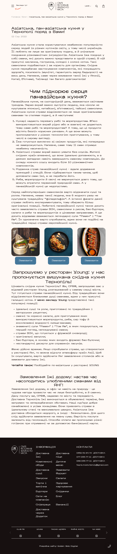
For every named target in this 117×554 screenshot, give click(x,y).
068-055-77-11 (84, 461)
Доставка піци (62, 455)
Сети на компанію (42, 498)
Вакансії (62, 505)
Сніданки (62, 491)
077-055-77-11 (83, 457)
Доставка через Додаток (42, 513)
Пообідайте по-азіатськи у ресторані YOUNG (66, 365)
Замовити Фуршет (63, 472)
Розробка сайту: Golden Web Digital (58, 546)
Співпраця (43, 505)
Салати (61, 478)
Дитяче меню (61, 463)
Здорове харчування (64, 485)
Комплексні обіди (44, 463)
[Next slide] (107, 533)
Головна (16, 17)
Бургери (42, 491)
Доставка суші (42, 472)
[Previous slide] (10, 533)
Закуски (42, 478)
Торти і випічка (41, 485)
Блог (25, 17)
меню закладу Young (52, 300)
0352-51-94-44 (84, 453)
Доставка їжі (42, 455)
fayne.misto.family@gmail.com (85, 465)
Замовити (58, 261)
